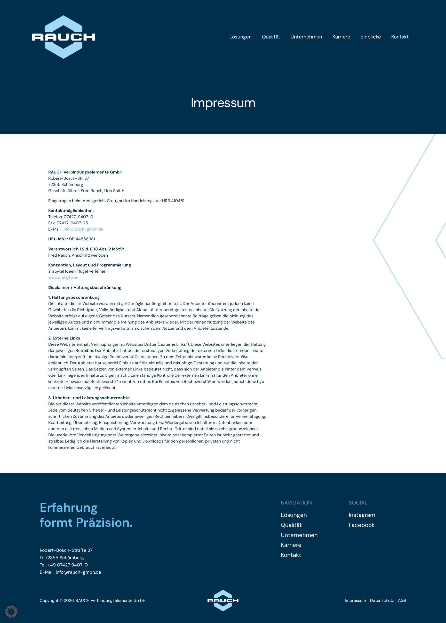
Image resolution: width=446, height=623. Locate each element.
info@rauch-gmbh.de (82, 229)
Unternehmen (306, 37)
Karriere (341, 37)
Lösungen (240, 37)
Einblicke (371, 37)
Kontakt (400, 37)
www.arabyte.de (63, 277)
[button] (11, 611)
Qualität (271, 37)
